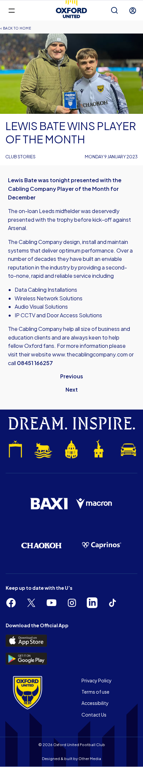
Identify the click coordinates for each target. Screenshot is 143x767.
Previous (71, 376)
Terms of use (95, 692)
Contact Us (93, 715)
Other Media (89, 758)
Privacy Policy (96, 680)
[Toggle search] (114, 11)
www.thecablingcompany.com (90, 354)
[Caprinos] (101, 545)
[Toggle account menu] (133, 11)
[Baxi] (49, 504)
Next (72, 389)
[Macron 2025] (94, 503)
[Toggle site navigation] (11, 10)
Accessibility (95, 703)
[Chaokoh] (41, 545)
